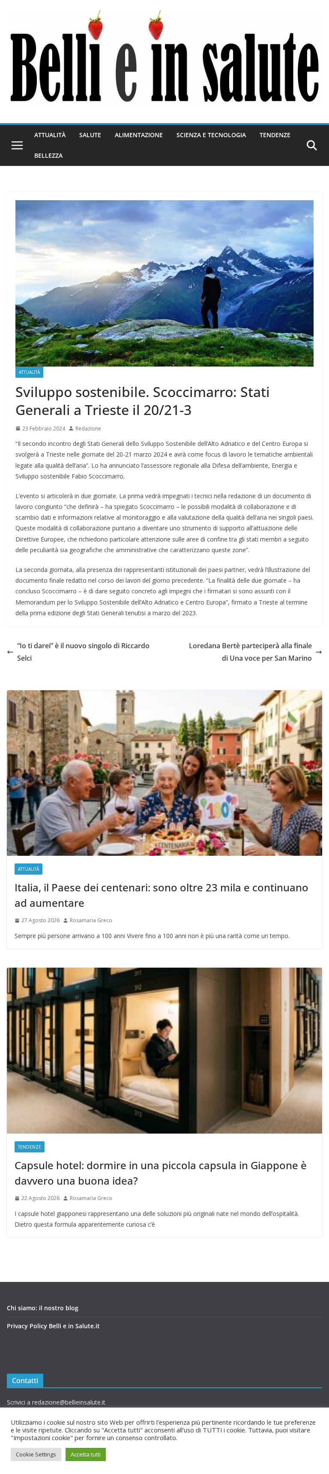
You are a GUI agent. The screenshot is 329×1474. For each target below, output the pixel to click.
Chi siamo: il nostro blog (42, 1308)
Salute (90, 135)
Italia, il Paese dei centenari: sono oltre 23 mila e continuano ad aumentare (161, 895)
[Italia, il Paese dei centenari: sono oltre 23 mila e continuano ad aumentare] (164, 773)
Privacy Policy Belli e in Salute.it (53, 1326)
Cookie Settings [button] (36, 1454)
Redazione (88, 428)
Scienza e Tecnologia (211, 135)
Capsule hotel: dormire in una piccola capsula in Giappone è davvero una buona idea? (161, 1173)
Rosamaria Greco (91, 920)
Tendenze (275, 135)
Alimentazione (139, 135)
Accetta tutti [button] (86, 1454)
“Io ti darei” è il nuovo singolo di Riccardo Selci (83, 652)
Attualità (50, 135)
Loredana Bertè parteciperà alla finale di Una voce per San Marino (250, 652)
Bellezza (48, 155)
